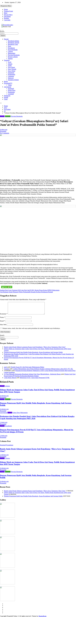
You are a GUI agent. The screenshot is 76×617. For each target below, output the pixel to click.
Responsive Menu (6, 6)
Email (2, 321)
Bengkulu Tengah (13, 42)
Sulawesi (11, 78)
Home (6, 9)
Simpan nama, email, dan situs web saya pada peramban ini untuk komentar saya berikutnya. (31, 328)
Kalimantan (11, 74)
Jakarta (10, 64)
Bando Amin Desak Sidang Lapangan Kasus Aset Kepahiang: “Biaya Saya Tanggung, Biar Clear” (35, 347)
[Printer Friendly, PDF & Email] (6, 287)
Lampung (11, 76)
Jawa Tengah (12, 69)
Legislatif (11, 94)
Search (2, 31)
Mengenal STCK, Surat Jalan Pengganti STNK (34, 377)
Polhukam (7, 95)
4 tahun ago (3, 129)
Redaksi (6, 18)
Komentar (3, 314)
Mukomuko (11, 53)
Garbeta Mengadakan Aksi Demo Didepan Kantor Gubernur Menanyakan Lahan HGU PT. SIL (43, 369)
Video (10, 85)
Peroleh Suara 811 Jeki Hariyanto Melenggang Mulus (27, 367)
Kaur (9, 46)
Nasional (7, 60)
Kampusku (11, 92)
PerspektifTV (8, 83)
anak (5, 367)
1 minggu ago (4, 455)
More (5, 13)
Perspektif (3, 131)
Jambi (10, 65)
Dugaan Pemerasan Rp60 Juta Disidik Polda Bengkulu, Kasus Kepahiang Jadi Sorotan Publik (33, 352)
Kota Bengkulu (13, 49)
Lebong (10, 51)
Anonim (6, 369)
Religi (6, 81)
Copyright (7, 20)
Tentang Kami (8, 11)
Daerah (6, 39)
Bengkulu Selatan (13, 41)
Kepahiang (11, 48)
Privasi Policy (8, 15)
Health (6, 97)
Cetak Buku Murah (10, 377)
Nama (2, 317)
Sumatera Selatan (13, 80)
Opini (6, 99)
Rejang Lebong (13, 57)
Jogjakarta (11, 72)
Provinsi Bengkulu (14, 55)
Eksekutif (11, 88)
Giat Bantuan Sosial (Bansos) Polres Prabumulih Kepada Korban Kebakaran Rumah (26, 292)
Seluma (10, 58)
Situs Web (3, 324)
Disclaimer (7, 16)
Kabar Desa (11, 90)
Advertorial (7, 87)
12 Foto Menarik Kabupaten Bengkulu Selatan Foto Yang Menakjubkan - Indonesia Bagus (32, 374)
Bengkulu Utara (13, 44)
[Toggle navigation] (1, 30)
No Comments (4, 133)
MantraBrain (42, 616)
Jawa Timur (11, 71)
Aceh (9, 62)
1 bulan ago (3, 422)
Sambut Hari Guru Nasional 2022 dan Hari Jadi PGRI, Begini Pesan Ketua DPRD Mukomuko (29, 290)
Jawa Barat (11, 67)
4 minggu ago (4, 396)
